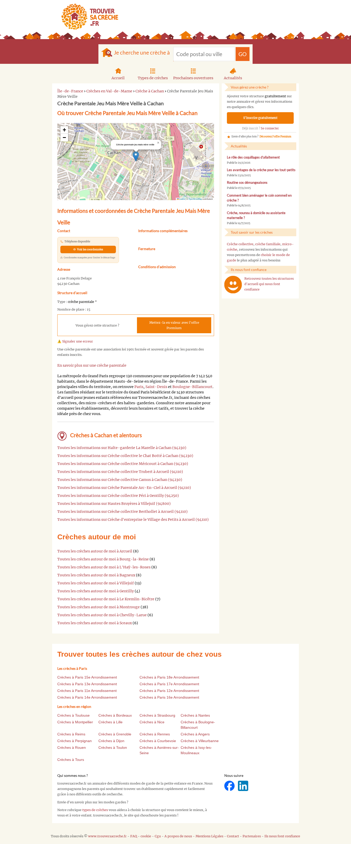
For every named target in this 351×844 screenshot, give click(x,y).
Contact (233, 836)
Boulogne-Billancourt (192, 386)
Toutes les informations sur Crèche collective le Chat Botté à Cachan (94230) (125, 455)
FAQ (133, 836)
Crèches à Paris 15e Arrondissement (87, 677)
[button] (136, 156)
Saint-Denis (156, 386)
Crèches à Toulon (112, 747)
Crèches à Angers (195, 734)
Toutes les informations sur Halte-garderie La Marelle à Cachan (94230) (121, 447)
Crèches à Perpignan (74, 741)
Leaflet (182, 198)
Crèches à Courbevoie (158, 741)
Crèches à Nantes (195, 715)
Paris (138, 386)
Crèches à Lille (110, 722)
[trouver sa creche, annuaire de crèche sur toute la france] (87, 16)
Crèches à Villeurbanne (200, 741)
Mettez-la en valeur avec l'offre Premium (174, 325)
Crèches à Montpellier (75, 722)
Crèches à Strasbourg (157, 715)
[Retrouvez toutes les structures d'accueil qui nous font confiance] (233, 284)
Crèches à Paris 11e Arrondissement (87, 691)
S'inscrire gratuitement (260, 118)
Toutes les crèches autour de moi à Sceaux (94, 623)
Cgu (158, 836)
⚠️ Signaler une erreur (75, 341)
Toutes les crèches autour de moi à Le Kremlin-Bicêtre (105, 599)
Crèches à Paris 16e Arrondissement (169, 697)
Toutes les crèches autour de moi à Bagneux (96, 575)
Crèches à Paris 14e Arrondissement (87, 697)
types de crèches (95, 810)
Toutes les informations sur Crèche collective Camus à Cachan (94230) (119, 479)
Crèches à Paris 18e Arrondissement (169, 677)
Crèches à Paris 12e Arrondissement (169, 691)
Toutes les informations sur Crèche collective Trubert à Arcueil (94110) (120, 471)
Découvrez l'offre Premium (275, 136)
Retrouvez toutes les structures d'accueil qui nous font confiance (269, 284)
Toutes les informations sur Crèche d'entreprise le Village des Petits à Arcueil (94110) (133, 519)
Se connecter (270, 128)
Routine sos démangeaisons (247, 182)
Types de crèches (153, 78)
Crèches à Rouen (71, 747)
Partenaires (252, 836)
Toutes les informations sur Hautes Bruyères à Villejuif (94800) (114, 503)
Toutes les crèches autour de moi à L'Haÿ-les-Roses (104, 567)
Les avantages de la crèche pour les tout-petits (261, 170)
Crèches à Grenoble (114, 734)
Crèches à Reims (71, 734)
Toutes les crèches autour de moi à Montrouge (98, 607)
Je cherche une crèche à (142, 52)
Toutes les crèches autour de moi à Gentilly (95, 591)
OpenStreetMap (195, 198)
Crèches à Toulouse (73, 715)
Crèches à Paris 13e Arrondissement (87, 684)
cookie (146, 836)
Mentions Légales (209, 836)
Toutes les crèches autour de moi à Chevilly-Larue (102, 615)
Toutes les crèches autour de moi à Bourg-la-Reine (103, 559)
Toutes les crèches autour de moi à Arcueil (94, 551)
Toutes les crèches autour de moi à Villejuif (95, 583)
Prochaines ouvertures (193, 78)
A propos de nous (178, 836)
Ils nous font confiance (282, 836)
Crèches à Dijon (111, 741)
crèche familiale (267, 244)
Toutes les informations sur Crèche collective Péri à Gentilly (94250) (118, 495)
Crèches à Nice (152, 722)
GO (242, 54)
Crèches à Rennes (155, 734)
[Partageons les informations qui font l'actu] (229, 786)
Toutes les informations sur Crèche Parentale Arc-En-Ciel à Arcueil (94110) (124, 487)
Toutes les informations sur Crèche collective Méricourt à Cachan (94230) (122, 463)
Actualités (233, 78)
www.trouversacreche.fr (107, 836)
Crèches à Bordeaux (115, 715)
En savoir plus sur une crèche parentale (91, 365)
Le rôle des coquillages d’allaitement (253, 157)
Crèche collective (240, 244)
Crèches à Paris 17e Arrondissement (169, 684)
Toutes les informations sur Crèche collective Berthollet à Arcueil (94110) (122, 511)
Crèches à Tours (70, 760)
